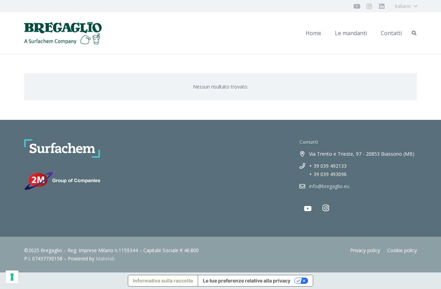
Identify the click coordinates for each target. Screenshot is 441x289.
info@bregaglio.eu (329, 186)
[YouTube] (308, 208)
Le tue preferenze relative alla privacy (246, 280)
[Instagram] (326, 208)
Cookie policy (402, 250)
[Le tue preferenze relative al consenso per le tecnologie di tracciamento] (12, 276)
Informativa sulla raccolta (163, 280)
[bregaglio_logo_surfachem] (63, 33)
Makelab (105, 258)
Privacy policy (365, 250)
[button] (406, 6)
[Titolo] (357, 6)
